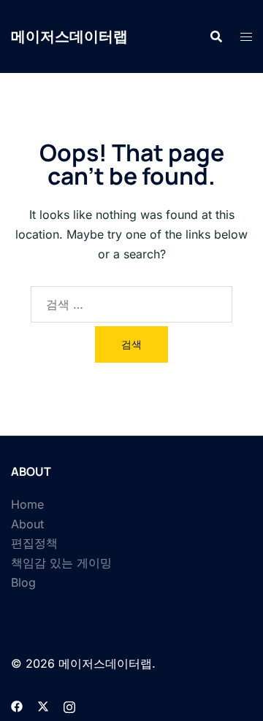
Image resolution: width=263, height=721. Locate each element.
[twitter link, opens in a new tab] (43, 705)
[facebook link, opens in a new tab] (17, 705)
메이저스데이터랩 (69, 36)
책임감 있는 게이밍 (61, 562)
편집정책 (34, 543)
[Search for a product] (216, 36)
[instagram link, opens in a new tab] (69, 705)
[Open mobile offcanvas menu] (246, 37)
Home (27, 504)
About (27, 524)
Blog (23, 582)
